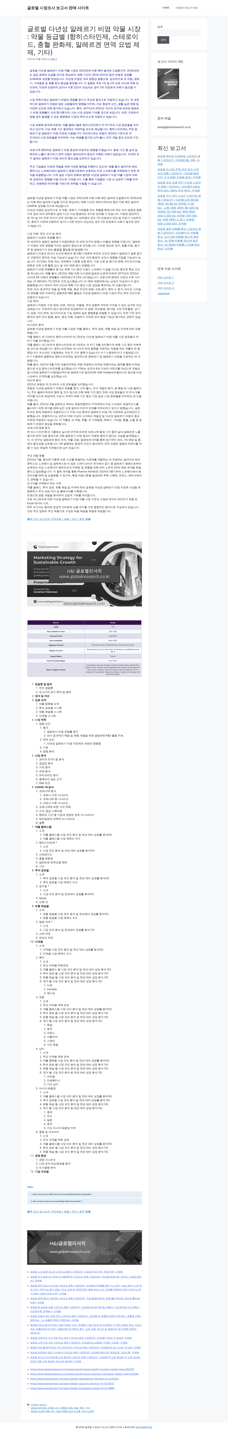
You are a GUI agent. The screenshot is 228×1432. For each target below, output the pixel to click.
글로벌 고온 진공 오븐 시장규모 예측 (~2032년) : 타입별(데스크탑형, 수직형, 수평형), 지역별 (78, 1342)
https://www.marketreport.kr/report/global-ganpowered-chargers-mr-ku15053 (74, 1378)
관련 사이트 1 (165, 277)
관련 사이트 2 (165, 282)
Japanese (163, 293)
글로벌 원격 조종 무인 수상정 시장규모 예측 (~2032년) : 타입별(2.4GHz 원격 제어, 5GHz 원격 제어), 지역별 (179, 186)
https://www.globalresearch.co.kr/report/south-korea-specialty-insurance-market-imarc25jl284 (84, 1373)
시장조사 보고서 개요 (187, 7)
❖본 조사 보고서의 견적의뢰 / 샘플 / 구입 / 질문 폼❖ (59, 519)
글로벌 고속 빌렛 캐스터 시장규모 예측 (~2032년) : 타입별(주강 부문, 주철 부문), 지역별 (76, 1271)
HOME (166, 7)
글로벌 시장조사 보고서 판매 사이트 (58, 7)
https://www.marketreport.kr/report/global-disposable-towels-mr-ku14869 (72, 1388)
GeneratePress (144, 1427)
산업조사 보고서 (39, 1404)
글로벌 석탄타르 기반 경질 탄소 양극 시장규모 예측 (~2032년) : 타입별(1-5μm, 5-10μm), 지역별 (81, 1337)
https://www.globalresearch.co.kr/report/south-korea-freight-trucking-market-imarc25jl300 (82, 1369)
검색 (160, 26)
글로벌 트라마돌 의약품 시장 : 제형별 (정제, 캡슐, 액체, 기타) (60, 1408)
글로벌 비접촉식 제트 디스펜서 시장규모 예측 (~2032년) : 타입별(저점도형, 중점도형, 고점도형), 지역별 (84, 1352)
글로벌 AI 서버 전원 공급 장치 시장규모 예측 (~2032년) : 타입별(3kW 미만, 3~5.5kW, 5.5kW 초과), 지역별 (179, 173)
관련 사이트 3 (165, 288)
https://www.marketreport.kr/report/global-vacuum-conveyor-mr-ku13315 (72, 1383)
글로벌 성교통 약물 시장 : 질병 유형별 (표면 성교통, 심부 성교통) (62, 1411)
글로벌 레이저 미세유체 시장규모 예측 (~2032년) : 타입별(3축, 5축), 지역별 (178, 160)
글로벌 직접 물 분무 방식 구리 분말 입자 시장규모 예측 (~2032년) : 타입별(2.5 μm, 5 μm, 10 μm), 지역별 (85, 1347)
